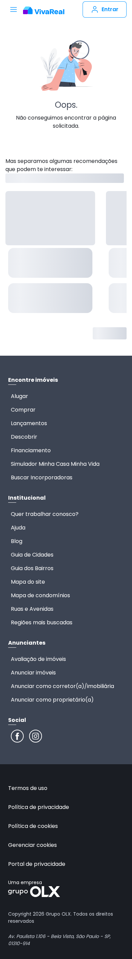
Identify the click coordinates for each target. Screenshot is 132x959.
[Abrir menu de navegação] (13, 9)
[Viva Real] (43, 10)
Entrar (110, 9)
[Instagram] (35, 736)
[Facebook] (17, 736)
